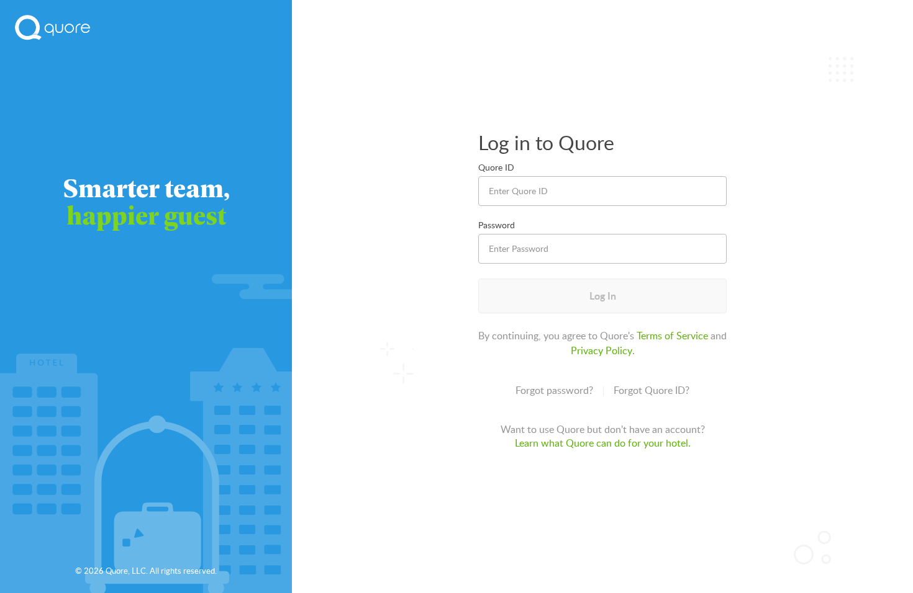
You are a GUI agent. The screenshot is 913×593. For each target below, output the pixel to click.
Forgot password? (554, 390)
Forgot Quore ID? (651, 390)
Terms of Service (672, 335)
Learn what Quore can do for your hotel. (603, 443)
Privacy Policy (601, 350)
